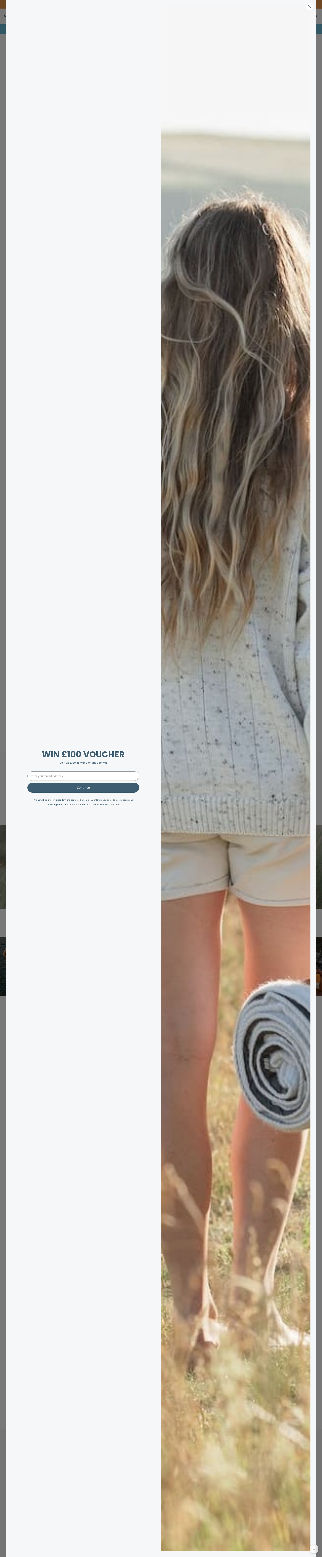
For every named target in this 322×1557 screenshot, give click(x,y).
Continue (83, 788)
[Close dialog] (309, 6)
